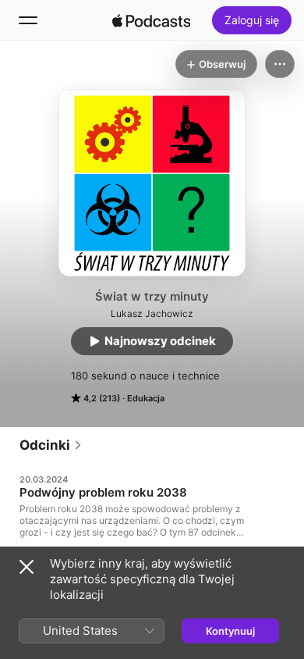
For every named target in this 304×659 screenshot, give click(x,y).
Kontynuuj (230, 631)
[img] (151, 20)
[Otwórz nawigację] (28, 20)
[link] (51, 445)
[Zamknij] (26, 567)
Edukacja (145, 398)
